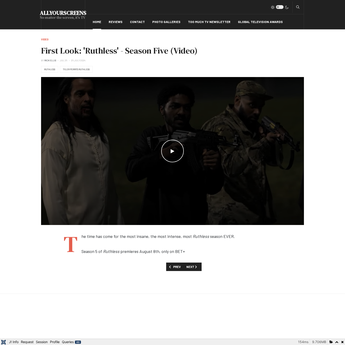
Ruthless (49, 69)
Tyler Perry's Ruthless (76, 69)
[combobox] (298, 7)
